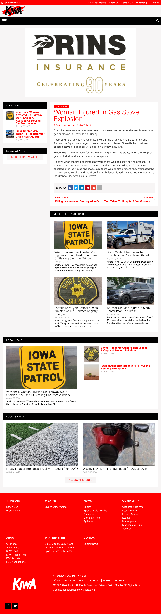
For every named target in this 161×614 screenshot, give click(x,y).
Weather (51, 500)
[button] (4, 20)
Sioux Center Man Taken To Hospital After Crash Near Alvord (30, 133)
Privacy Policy (107, 585)
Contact (90, 537)
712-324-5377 (119, 580)
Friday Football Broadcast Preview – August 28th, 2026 (42, 468)
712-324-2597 (69, 580)
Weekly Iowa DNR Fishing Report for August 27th (115, 468)
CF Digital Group (133, 585)
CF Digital (154, 2)
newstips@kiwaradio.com (80, 589)
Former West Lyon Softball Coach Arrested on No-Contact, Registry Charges (76, 311)
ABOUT (11, 537)
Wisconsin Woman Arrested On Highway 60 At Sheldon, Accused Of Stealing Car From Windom (29, 118)
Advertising (141, 2)
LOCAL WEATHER (16, 150)
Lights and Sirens (61, 106)
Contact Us (126, 2)
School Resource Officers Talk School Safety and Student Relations (124, 349)
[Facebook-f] (8, 606)
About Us (113, 2)
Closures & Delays (97, 2)
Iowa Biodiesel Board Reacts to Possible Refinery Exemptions (125, 367)
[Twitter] (15, 606)
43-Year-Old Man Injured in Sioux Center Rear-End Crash (128, 309)
